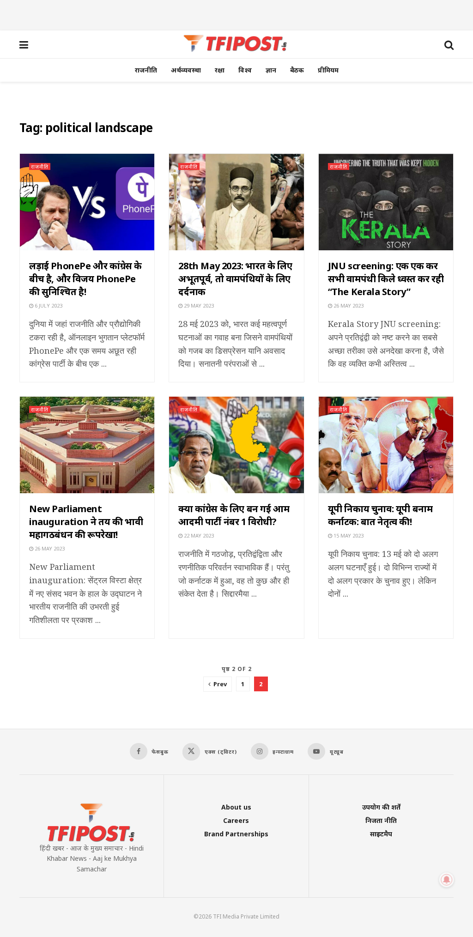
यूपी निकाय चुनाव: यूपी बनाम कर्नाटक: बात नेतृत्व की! (380, 515)
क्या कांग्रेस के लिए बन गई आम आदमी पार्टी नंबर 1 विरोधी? (233, 515)
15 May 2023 (348, 535)
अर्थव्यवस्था (186, 70)
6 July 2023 (47, 305)
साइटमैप (381, 833)
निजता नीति (381, 820)
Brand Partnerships (236, 833)
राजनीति (146, 70)
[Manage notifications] (446, 879)
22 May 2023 (198, 535)
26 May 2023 (348, 305)
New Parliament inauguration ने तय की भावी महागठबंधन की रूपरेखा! (86, 521)
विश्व (245, 70)
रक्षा (219, 70)
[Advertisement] (236, 14)
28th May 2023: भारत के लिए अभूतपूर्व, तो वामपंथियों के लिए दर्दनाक (235, 279)
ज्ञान (271, 70)
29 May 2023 (198, 305)
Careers (236, 820)
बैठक (297, 70)
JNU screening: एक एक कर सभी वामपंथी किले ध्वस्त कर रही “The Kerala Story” (386, 279)
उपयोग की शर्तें (381, 807)
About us (236, 807)
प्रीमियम (328, 70)
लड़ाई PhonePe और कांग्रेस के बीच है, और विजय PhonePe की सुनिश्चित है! (85, 279)
